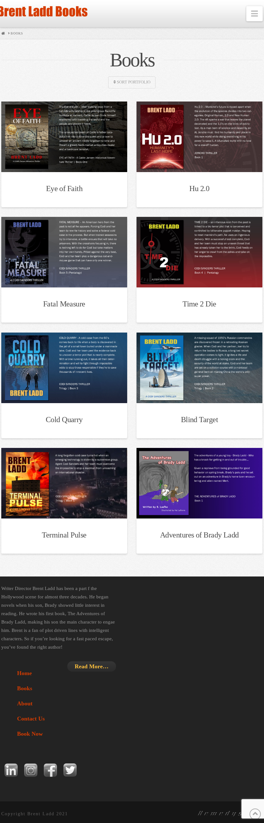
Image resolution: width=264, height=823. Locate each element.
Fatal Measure (64, 304)
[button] (254, 13)
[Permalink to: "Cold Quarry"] (64, 368)
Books (24, 688)
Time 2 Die (199, 304)
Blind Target (199, 419)
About (25, 703)
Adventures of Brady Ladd (199, 535)
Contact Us (31, 718)
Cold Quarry (64, 419)
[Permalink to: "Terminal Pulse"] (64, 483)
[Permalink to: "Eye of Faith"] (64, 137)
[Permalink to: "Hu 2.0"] (199, 137)
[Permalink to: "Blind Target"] (199, 368)
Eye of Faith (64, 188)
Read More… (91, 666)
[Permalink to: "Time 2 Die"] (199, 252)
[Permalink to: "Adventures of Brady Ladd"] (199, 483)
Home (24, 673)
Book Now (30, 734)
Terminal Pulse (64, 535)
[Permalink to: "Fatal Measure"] (64, 252)
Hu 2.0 (199, 188)
